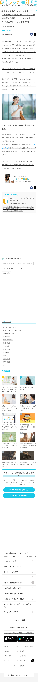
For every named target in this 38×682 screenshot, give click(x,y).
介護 (4, 355)
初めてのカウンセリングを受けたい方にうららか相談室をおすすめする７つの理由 (9, 390)
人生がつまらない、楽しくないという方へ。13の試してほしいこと (10, 446)
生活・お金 (6, 349)
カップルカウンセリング (25, 263)
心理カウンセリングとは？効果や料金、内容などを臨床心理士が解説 (9, 408)
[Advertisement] (19, 236)
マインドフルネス (8, 268)
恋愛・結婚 (6, 343)
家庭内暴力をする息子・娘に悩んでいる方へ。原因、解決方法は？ (28, 427)
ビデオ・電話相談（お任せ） (19, 490)
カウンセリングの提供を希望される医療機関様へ (19, 633)
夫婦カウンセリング (8, 263)
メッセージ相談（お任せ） (19, 495)
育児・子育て (7, 336)
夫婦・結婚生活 (8, 340)
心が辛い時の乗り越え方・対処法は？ (28, 388)
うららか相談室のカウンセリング (16, 553)
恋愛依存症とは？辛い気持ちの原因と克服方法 (28, 463)
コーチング (20, 268)
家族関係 (6, 352)
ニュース (8, 30)
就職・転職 (6, 362)
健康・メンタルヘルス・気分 (12, 330)
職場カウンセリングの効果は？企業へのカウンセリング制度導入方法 (28, 408)
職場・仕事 (6, 359)
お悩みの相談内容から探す (13, 583)
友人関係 (6, 346)
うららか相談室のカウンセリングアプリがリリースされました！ (9, 427)
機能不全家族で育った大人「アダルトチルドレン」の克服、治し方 (9, 464)
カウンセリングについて (11, 327)
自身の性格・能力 (8, 333)
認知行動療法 (7, 273)
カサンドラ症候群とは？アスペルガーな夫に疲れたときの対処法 (28, 446)
